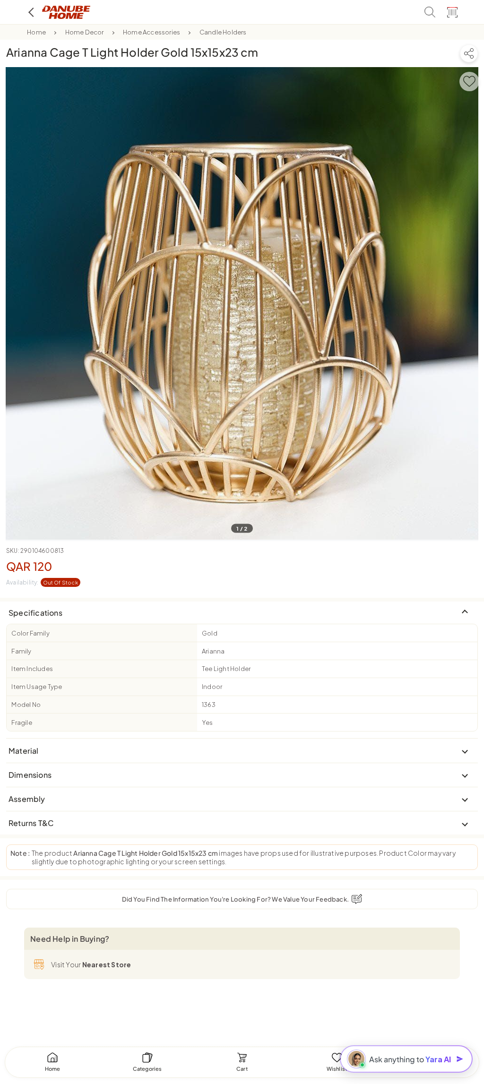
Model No (26, 704)
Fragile (21, 722)
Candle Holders (223, 32)
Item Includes (32, 668)
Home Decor (84, 32)
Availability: (42, 582)
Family (21, 651)
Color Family (30, 633)
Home (36, 32)
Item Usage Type (36, 686)
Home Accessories (151, 32)
